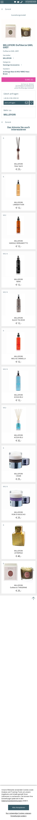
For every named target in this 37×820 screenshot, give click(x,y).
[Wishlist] (15, 2)
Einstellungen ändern (18, 816)
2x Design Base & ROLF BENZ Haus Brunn (16, 73)
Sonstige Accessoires (11, 65)
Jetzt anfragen (10, 103)
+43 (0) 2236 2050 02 (11, 98)
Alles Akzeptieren (18, 807)
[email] (18, 2)
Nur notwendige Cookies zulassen (18, 813)
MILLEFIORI (7, 58)
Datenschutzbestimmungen (11, 801)
